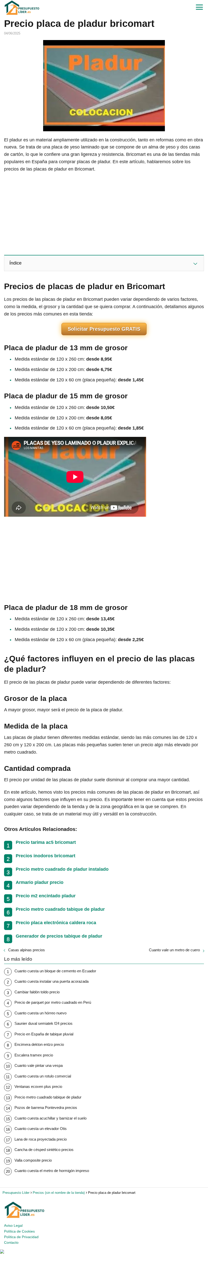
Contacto (11, 1242)
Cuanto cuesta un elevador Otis (40, 1128)
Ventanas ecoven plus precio (38, 1086)
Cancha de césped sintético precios (44, 1149)
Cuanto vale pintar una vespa (38, 1065)
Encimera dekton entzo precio (39, 1044)
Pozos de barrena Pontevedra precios (45, 1107)
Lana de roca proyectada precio (40, 1139)
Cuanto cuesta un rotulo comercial (42, 1076)
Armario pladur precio (39, 882)
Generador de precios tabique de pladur (59, 936)
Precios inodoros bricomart (45, 855)
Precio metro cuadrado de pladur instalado (62, 869)
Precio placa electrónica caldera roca (56, 922)
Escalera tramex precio (33, 1055)
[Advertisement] (104, 213)
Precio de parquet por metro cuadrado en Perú (52, 1002)
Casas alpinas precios (26, 950)
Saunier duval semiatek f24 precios (43, 1023)
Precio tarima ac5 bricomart (46, 842)
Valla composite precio (33, 1160)
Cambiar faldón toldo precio (37, 992)
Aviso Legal (13, 1225)
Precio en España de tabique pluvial (43, 1034)
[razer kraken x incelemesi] (104, 1252)
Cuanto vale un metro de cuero (174, 950)
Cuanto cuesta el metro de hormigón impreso (51, 1170)
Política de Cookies (19, 1231)
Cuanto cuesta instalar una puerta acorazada (51, 981)
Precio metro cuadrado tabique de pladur (60, 909)
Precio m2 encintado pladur (46, 895)
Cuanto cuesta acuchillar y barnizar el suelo (50, 1118)
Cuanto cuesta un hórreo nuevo (40, 1013)
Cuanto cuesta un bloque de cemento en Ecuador (55, 971)
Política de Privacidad (21, 1237)
